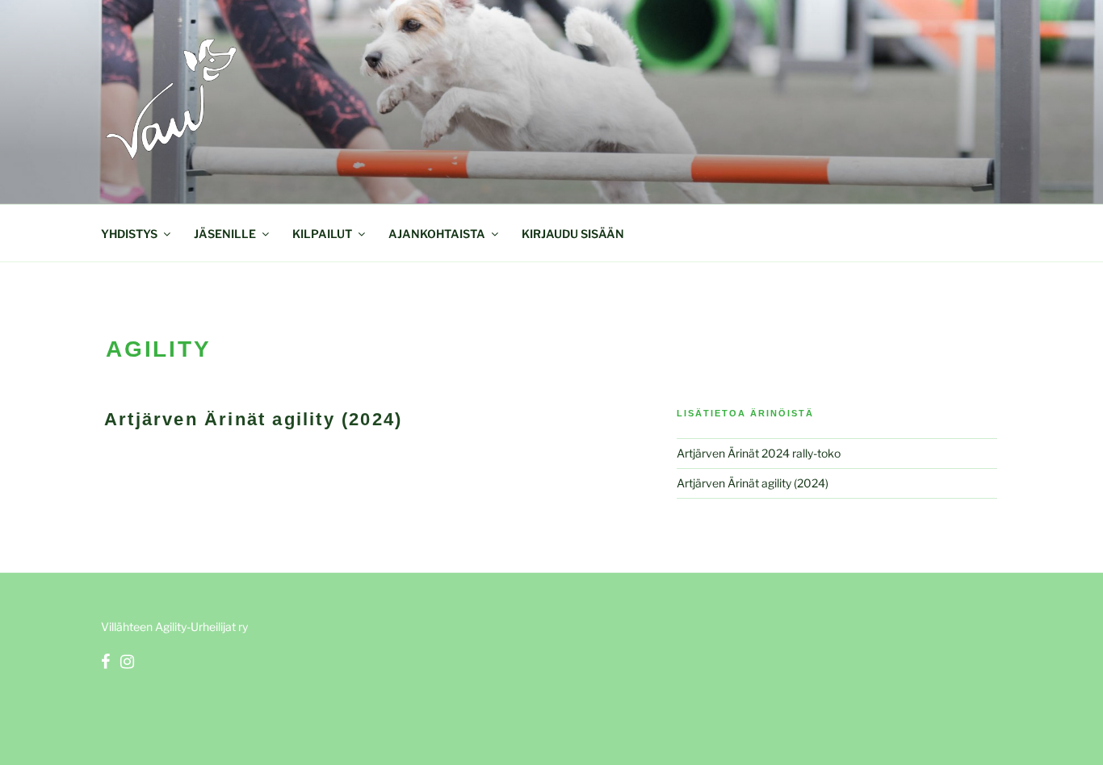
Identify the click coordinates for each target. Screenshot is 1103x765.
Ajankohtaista (436, 233)
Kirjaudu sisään (573, 233)
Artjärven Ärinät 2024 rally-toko (759, 453)
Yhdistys (129, 233)
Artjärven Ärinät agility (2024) (253, 419)
